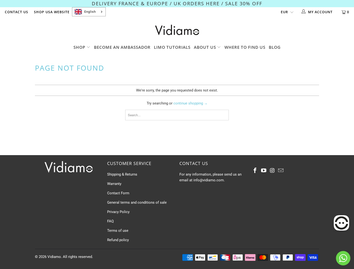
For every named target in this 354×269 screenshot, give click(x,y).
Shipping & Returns (122, 174)
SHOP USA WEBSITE (52, 12)
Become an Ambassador (122, 47)
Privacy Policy (118, 212)
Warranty (114, 184)
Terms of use (117, 230)
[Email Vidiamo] (281, 171)
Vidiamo (54, 257)
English (90, 11)
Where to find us (244, 47)
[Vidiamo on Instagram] (272, 171)
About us (205, 47)
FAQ (110, 221)
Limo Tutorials (172, 47)
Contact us (16, 12)
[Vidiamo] (177, 30)
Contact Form (118, 193)
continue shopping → (190, 103)
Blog (275, 47)
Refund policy (118, 240)
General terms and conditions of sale (137, 202)
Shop (79, 47)
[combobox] (89, 11)
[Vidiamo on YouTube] (264, 171)
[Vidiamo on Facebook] (255, 171)
